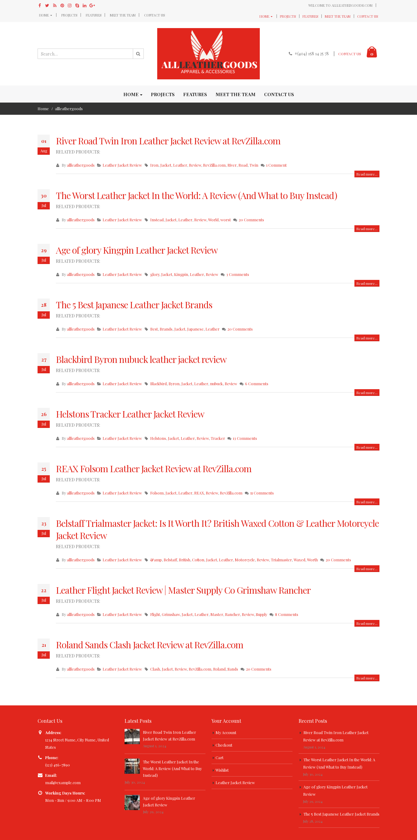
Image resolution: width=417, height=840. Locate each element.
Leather (180, 165)
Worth (312, 559)
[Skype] (77, 5)
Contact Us (154, 15)
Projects (69, 15)
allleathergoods (81, 165)
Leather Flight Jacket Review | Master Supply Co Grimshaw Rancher (183, 590)
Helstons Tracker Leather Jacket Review (130, 414)
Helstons (158, 438)
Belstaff (170, 559)
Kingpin (181, 274)
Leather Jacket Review (122, 165)
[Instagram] (70, 5)
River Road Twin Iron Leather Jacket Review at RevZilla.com (168, 141)
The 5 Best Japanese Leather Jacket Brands (134, 305)
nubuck (216, 383)
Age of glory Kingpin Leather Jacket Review (137, 250)
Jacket (165, 165)
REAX (199, 492)
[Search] (138, 54)
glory (154, 274)
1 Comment (276, 165)
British (184, 559)
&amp (156, 559)
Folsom (157, 492)
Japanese (195, 328)
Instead (157, 219)
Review (195, 165)
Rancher (232, 614)
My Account (226, 732)
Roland (219, 669)
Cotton (198, 559)
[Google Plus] (92, 5)
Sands (232, 669)
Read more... (367, 174)
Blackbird (158, 383)
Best (154, 328)
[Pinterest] (62, 5)
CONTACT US (349, 53)
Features (93, 15)
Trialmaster (281, 559)
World (213, 219)
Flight (155, 614)
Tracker (218, 438)
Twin (253, 165)
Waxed (299, 559)
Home (44, 15)
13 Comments (245, 438)
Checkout (224, 745)
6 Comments (256, 383)
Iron (154, 165)
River (232, 165)
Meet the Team (123, 15)
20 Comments (251, 219)
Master (216, 614)
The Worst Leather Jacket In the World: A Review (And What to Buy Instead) (196, 195)
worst (225, 219)
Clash (155, 669)
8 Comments (286, 614)
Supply (261, 614)
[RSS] (55, 5)
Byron (174, 383)
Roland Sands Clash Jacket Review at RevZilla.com (149, 645)
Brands (166, 328)
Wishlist (222, 770)
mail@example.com (63, 782)
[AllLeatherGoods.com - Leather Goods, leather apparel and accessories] (208, 53)
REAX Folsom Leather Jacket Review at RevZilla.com (154, 468)
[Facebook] (40, 5)
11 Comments (262, 492)
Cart (219, 757)
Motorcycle (245, 559)
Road (243, 165)
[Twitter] (47, 5)
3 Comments (237, 274)
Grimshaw (171, 614)
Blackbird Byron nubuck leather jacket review (141, 359)
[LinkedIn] (85, 5)
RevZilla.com (214, 165)
